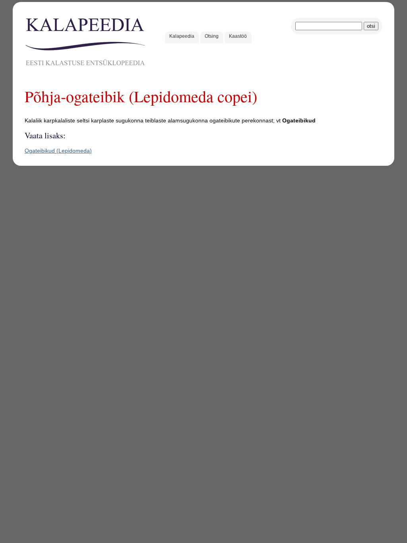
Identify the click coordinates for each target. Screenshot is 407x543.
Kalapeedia (181, 36)
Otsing (212, 36)
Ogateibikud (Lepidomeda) (58, 150)
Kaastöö (238, 36)
